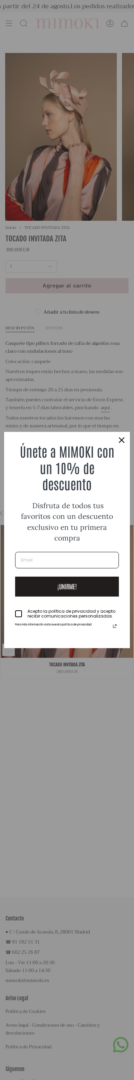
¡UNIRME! (67, 586)
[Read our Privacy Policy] (115, 626)
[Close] (121, 440)
